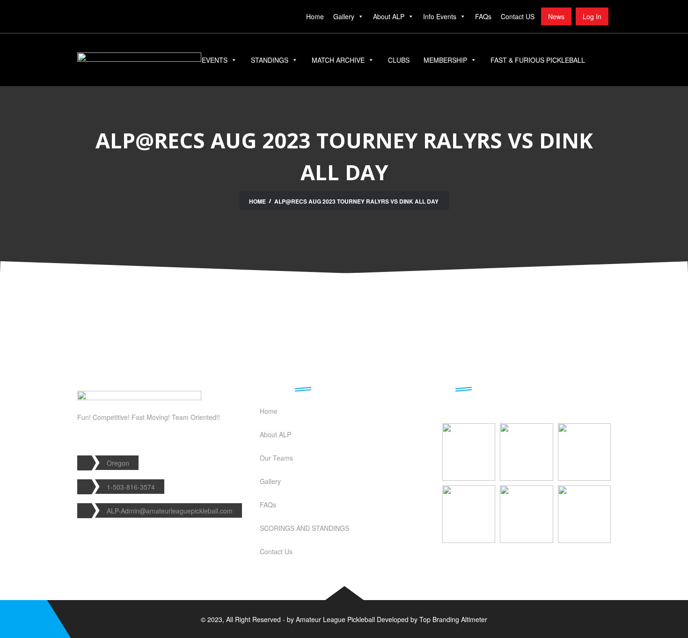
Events (214, 60)
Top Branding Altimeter (453, 619)
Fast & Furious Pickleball (537, 60)
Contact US (517, 16)
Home (315, 16)
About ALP (388, 16)
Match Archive (338, 60)
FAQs (483, 16)
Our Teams (276, 457)
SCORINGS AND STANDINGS (304, 528)
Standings (269, 60)
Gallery (343, 16)
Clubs (399, 60)
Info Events (439, 16)
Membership (445, 60)
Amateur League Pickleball (335, 619)
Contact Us (276, 551)
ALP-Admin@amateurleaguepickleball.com (170, 510)
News (556, 16)
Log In (592, 16)
